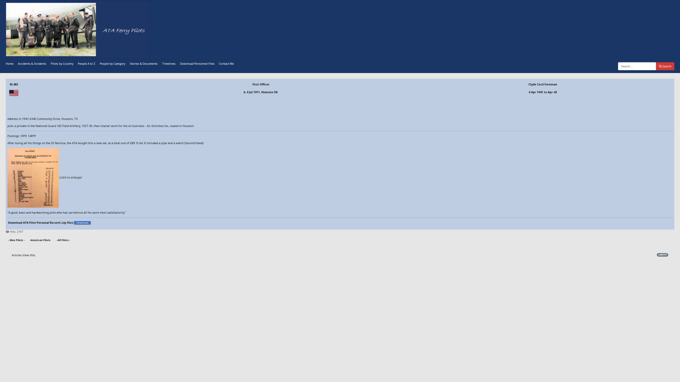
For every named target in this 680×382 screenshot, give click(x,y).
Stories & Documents (144, 64)
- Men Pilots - (16, 240)
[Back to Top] (673, 375)
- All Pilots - (63, 240)
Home (9, 64)
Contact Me (226, 64)
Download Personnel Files (197, 64)
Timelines (168, 64)
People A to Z (86, 64)
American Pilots (40, 240)
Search (666, 66)
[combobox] (637, 66)
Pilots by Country (62, 64)
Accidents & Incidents (32, 64)
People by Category (112, 64)
